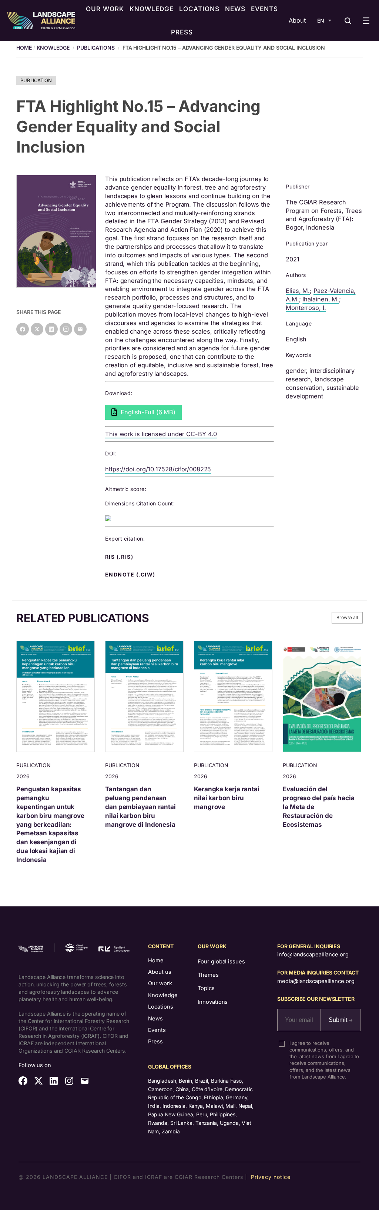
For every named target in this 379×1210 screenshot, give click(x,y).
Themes (208, 975)
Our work (160, 983)
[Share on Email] (80, 329)
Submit (339, 1020)
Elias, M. (298, 290)
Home (156, 960)
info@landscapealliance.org (312, 954)
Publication (36, 80)
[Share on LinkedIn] (51, 329)
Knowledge (53, 47)
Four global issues (221, 961)
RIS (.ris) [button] (120, 557)
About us (159, 972)
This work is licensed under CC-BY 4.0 (161, 434)
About (297, 20)
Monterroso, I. (306, 307)
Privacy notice (271, 1177)
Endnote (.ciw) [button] (131, 575)
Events (157, 1030)
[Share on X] (37, 329)
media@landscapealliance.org (315, 981)
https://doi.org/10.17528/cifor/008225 (158, 469)
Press (155, 1041)
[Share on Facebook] (22, 329)
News (155, 1018)
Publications (96, 47)
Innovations (213, 1002)
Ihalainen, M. (320, 299)
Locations (160, 1006)
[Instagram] (66, 329)
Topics (206, 988)
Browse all (347, 617)
